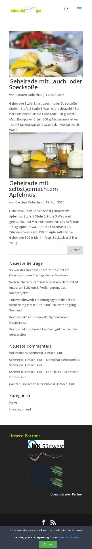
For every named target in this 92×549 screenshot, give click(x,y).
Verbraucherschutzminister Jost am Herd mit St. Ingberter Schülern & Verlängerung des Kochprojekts (44, 287)
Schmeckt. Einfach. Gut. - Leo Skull (34, 372)
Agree (47, 544)
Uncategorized (20, 409)
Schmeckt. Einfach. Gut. (46, 353)
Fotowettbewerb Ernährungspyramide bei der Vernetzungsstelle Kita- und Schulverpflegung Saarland (42, 305)
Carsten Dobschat (28, 95)
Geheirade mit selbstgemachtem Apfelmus (33, 189)
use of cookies (69, 537)
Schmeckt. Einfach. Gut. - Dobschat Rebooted (42, 360)
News (13, 402)
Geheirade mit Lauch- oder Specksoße (45, 84)
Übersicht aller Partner (66, 494)
